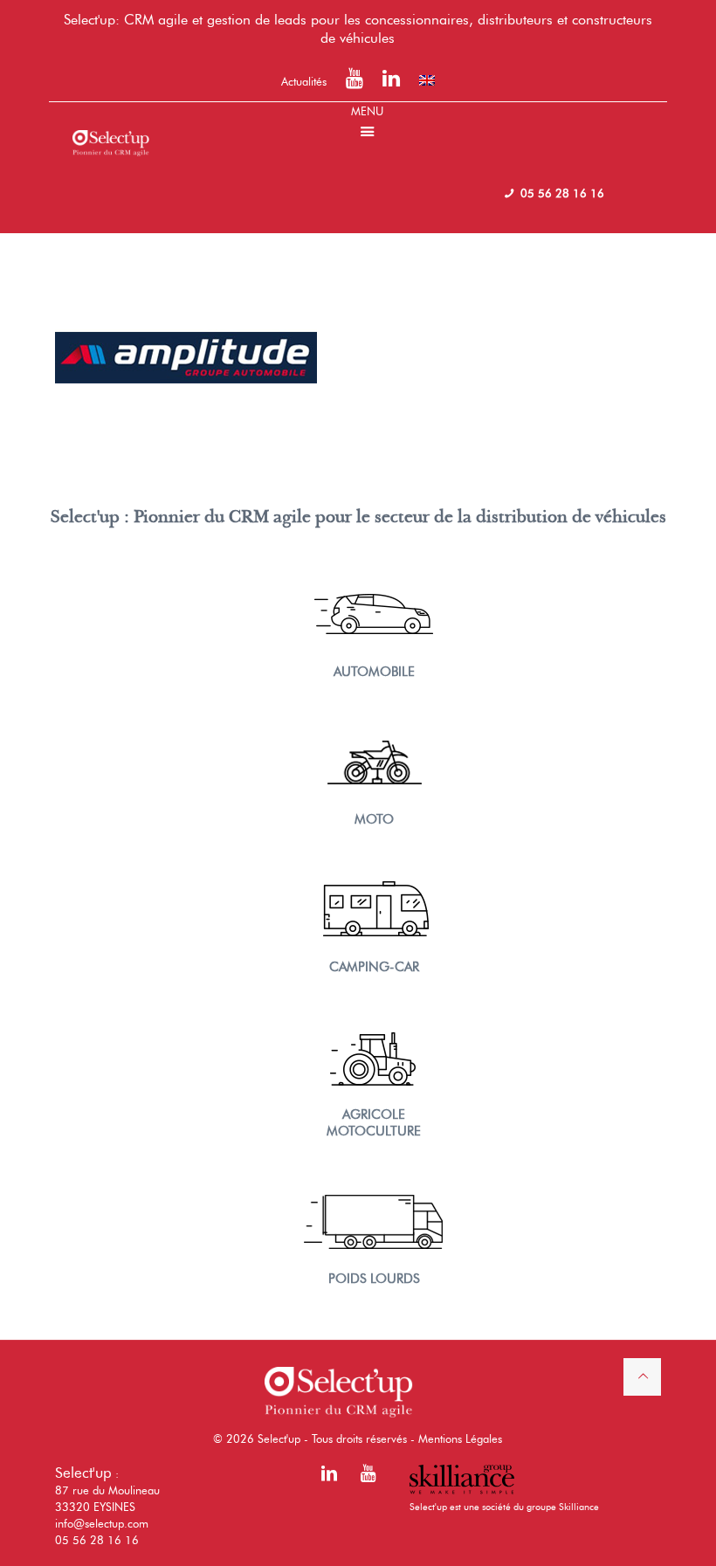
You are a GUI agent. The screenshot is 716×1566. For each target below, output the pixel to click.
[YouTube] (354, 81)
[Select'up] (110, 128)
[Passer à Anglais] (427, 80)
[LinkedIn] (391, 81)
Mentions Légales (460, 1438)
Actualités (304, 81)
